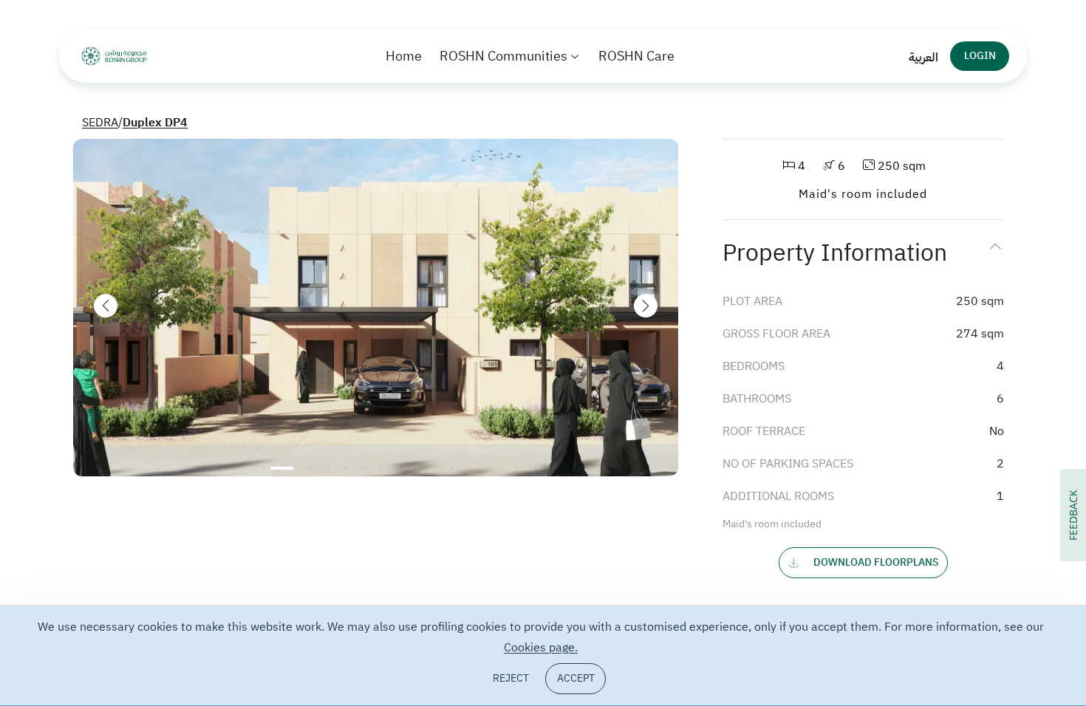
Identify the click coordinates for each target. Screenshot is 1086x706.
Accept (576, 678)
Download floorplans (875, 562)
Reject (511, 678)
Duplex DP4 (155, 122)
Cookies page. (541, 648)
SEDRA (100, 122)
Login (980, 56)
